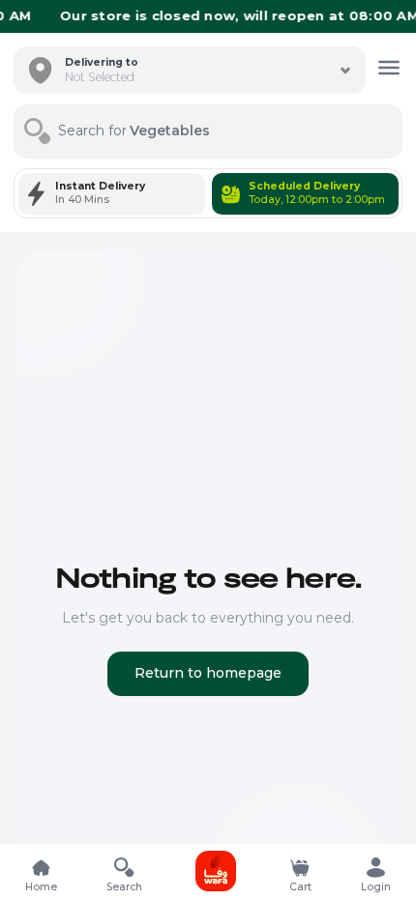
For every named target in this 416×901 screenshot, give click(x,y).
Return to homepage (208, 673)
